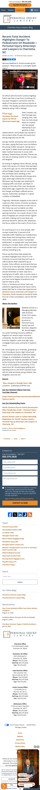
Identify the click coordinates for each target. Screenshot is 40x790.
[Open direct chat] (35, 747)
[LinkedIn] (20, 514)
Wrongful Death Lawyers (13, 545)
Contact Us (20, 10)
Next (23, 438)
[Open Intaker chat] (20, 789)
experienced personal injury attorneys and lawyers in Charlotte (19, 291)
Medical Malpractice (11, 553)
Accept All (11, 779)
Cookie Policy (31, 725)
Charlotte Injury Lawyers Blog (20, 19)
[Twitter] (15, 514)
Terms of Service (28, 499)
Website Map (20, 746)
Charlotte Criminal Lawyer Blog (14, 595)
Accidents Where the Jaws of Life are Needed (18, 617)
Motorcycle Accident (11, 556)
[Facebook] (10, 514)
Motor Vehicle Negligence (17, 428)
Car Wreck (8, 533)
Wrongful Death (10, 536)
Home (3, 10)
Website (11, 10)
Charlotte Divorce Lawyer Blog (13, 598)
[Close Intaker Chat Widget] (38, 747)
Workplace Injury (10, 542)
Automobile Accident (12, 530)
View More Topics (8, 565)
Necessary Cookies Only (12, 784)
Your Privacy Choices (17, 725)
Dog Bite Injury (9, 562)
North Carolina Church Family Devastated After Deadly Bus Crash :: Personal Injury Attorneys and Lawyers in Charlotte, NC (19, 410)
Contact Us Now (20, 503)
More (36, 10)
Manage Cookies (21, 727)
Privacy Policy (15, 499)
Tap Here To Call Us (20, 5)
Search (20, 582)
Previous (6, 438)
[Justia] (25, 514)
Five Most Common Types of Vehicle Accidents (19, 624)
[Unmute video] (28, 765)
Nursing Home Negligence (13, 559)
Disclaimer (20, 740)
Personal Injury (9, 527)
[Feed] (30, 514)
